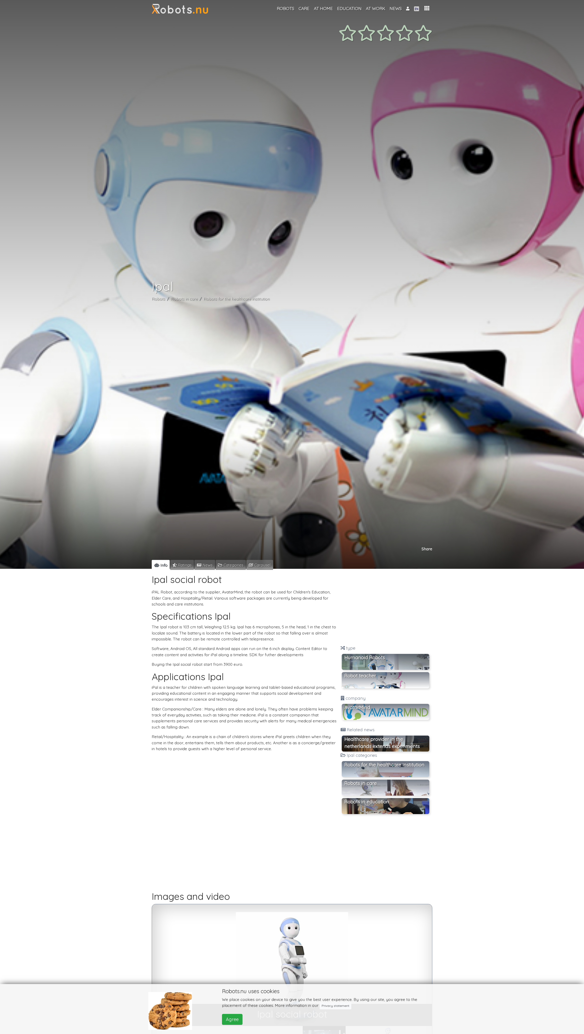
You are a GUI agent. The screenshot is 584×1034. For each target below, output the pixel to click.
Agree (232, 1019)
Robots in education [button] (366, 801)
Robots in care (184, 298)
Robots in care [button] (360, 783)
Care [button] (304, 8)
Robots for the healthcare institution (236, 298)
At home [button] (323, 8)
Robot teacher (360, 676)
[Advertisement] (385, 608)
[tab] (161, 565)
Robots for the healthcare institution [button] (384, 765)
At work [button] (375, 8)
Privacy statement (335, 1006)
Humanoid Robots (364, 657)
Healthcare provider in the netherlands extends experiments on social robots (382, 744)
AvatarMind (357, 707)
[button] (426, 8)
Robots (158, 298)
